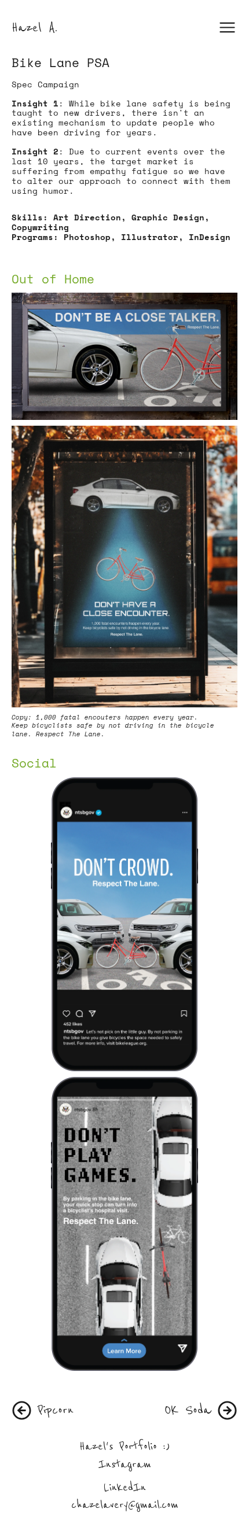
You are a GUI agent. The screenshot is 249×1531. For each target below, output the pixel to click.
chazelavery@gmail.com (124, 1504)
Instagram (124, 1464)
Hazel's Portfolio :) (124, 1446)
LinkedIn (125, 1487)
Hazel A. (34, 27)
